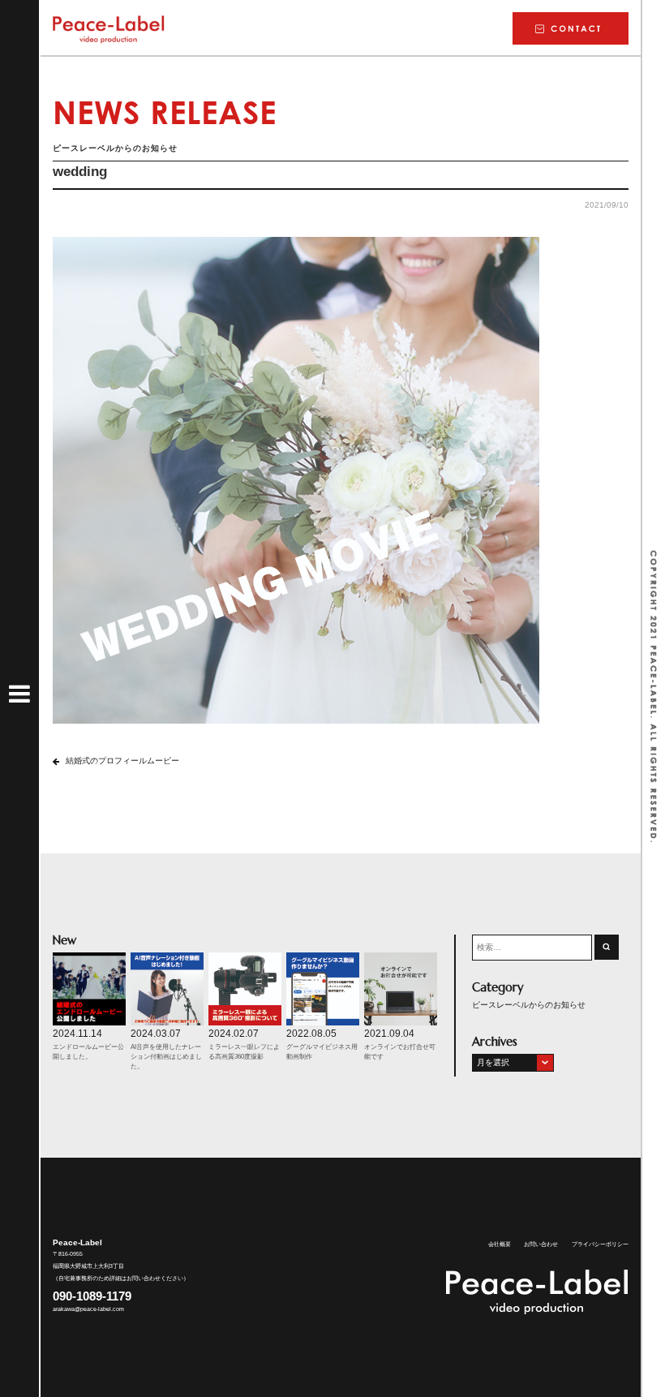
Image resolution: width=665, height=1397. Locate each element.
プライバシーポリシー (600, 1244)
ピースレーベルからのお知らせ (529, 1004)
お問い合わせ (541, 1244)
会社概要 (499, 1244)
